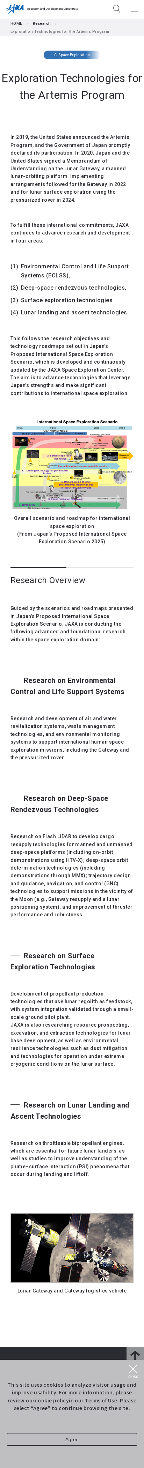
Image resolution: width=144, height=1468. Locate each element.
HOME (16, 23)
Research (42, 23)
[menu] (134, 9)
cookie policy (52, 1400)
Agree (72, 1439)
